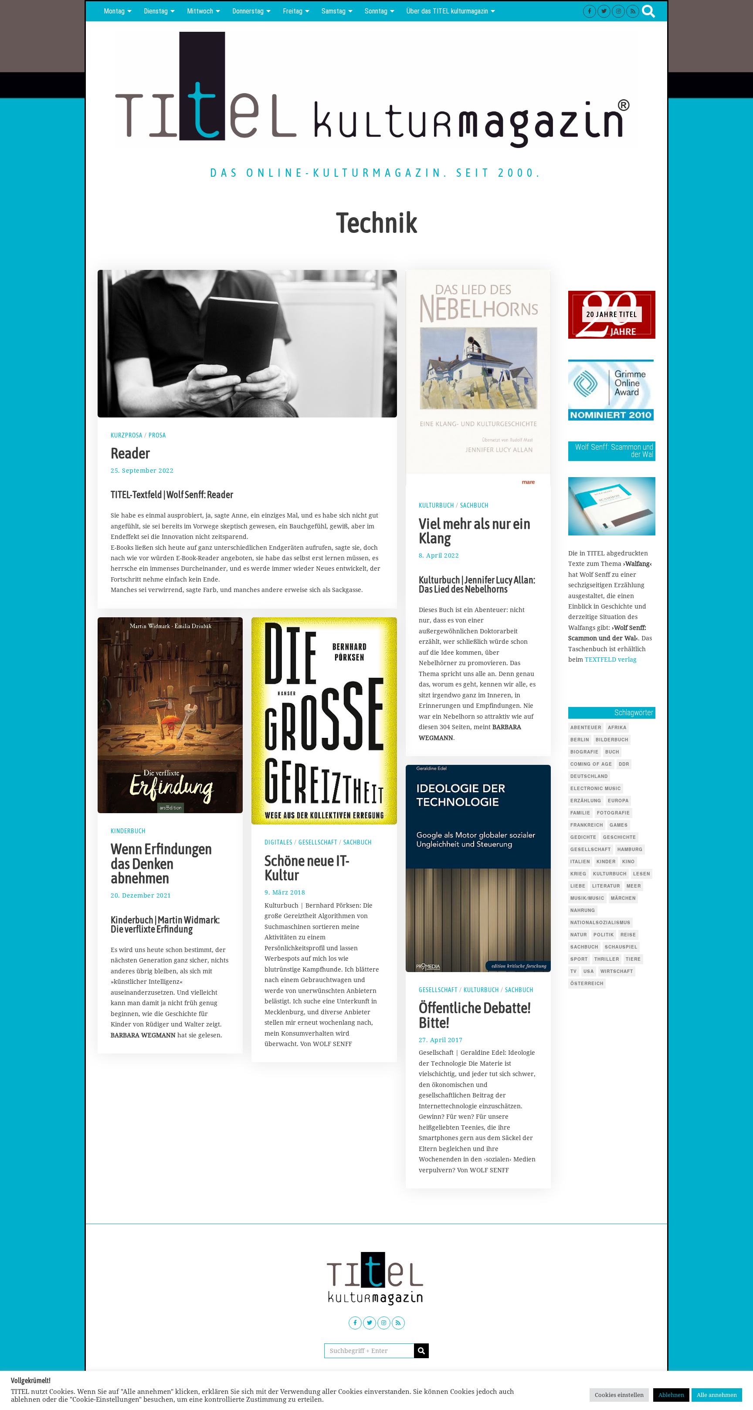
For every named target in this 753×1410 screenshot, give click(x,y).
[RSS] (632, 11)
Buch (612, 752)
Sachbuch (474, 505)
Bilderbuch (612, 740)
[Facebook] (589, 11)
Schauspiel (621, 947)
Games (619, 825)
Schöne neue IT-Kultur (307, 868)
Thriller (606, 959)
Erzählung (585, 801)
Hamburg (630, 849)
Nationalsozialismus (600, 922)
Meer (634, 886)
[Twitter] (604, 11)
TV (573, 971)
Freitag (292, 11)
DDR (624, 764)
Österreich (587, 983)
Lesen (641, 874)
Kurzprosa (126, 435)
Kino (628, 861)
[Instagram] (618, 11)
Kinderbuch (128, 831)
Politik (604, 935)
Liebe (578, 886)
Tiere (633, 959)
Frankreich (586, 825)
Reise (628, 935)
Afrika (617, 727)
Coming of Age (591, 764)
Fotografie (613, 813)
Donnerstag (248, 11)
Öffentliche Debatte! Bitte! (475, 1015)
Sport (579, 959)
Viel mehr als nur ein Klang (474, 530)
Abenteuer (585, 727)
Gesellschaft (317, 842)
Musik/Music (587, 898)
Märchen (623, 898)
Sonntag (376, 11)
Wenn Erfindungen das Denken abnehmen (161, 863)
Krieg (578, 874)
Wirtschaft (616, 971)
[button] (421, 1350)
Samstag (334, 11)
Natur (578, 935)
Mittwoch (200, 11)
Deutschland (589, 776)
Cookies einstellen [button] (619, 1395)
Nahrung (582, 910)
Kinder (606, 861)
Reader (130, 453)
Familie (580, 813)
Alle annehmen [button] (717, 1395)
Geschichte (619, 837)
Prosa (157, 435)
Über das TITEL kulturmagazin (447, 11)
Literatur (606, 886)
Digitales (278, 842)
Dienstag (156, 11)
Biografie (584, 752)
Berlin (579, 740)
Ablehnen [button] (671, 1395)
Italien (580, 861)
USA (588, 971)
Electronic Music (595, 788)
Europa (618, 801)
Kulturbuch (436, 505)
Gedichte (583, 837)
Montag (114, 11)
